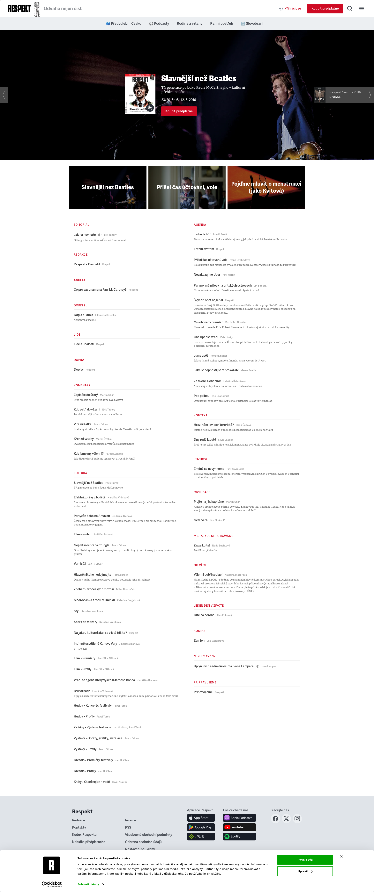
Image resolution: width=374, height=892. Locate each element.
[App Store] (201, 818)
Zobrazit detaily (88, 884)
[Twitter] (286, 822)
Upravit (303, 871)
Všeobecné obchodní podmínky (148, 835)
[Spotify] (239, 836)
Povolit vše (305, 859)
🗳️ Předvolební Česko (123, 23)
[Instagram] (297, 822)
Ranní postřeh (221, 23)
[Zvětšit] (150, 108)
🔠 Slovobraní (252, 23)
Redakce (78, 820)
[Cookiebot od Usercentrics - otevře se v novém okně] (52, 884)
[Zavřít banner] (341, 856)
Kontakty (79, 827)
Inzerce (130, 820)
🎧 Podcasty (159, 23)
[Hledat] (350, 8)
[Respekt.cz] (19, 8)
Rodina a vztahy (189, 23)
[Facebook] (275, 822)
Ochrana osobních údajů (143, 842)
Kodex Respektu (84, 835)
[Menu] (361, 8)
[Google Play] (201, 827)
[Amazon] (201, 836)
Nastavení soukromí (140, 849)
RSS (128, 827)
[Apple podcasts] (239, 818)
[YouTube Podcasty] (239, 827)
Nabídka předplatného (89, 842)
